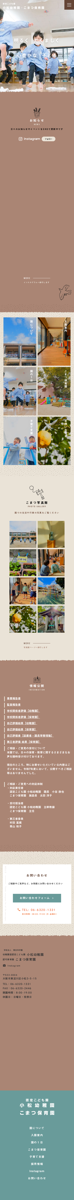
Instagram (36, 1171)
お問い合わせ (37, 1178)
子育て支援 (37, 1157)
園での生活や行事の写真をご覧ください (37, 513)
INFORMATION (37, 690)
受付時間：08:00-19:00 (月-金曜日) (39, 914)
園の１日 (37, 1142)
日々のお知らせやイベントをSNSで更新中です (37, 129)
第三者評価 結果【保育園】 (24, 742)
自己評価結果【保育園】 (22, 729)
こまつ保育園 (37, 1150)
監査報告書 (14, 705)
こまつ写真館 (37, 503)
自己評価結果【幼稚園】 (22, 723)
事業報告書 (14, 698)
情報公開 (37, 686)
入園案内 (37, 1135)
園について (37, 1128)
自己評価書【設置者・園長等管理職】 (30, 736)
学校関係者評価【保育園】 (23, 717)
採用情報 (37, 1164)
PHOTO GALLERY (37, 506)
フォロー (48, 138)
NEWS (37, 124)
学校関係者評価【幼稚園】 (23, 711)
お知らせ (37, 120)
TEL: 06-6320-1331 (39, 909)
